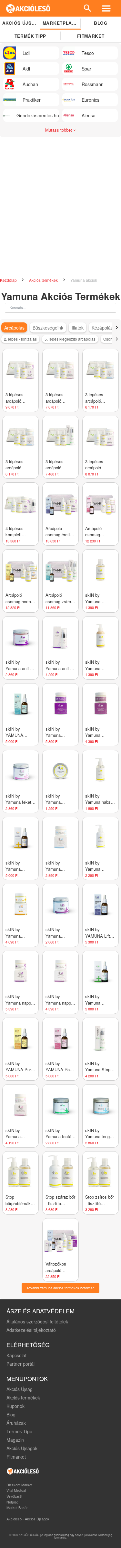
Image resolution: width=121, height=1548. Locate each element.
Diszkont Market (19, 1484)
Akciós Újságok (21, 1448)
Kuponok (15, 1406)
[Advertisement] (60, 205)
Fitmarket (16, 1456)
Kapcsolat (16, 1355)
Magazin (15, 1440)
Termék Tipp (19, 1431)
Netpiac (12, 1501)
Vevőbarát (14, 1496)
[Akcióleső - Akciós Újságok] (28, 8)
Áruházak (16, 1423)
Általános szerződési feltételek (37, 1321)
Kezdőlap (9, 280)
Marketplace (60, 23)
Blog (101, 23)
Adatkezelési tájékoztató (31, 1330)
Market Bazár (17, 1507)
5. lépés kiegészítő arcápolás (70, 339)
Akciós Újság (19, 1389)
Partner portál (20, 1363)
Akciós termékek (44, 280)
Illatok (78, 327)
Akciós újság (20, 23)
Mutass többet (59, 130)
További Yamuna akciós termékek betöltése (60, 1287)
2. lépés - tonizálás (20, 339)
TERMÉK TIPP (30, 36)
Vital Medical (16, 1490)
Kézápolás (102, 327)
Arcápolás (14, 327)
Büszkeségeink (48, 327)
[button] (116, 327)
